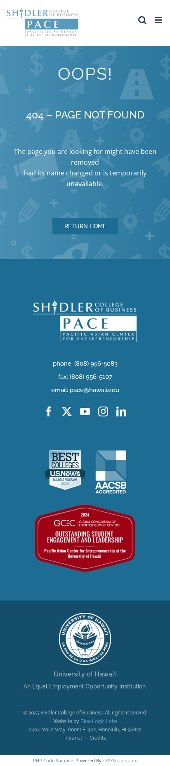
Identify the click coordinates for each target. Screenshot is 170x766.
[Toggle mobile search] (142, 20)
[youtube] (85, 411)
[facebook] (49, 411)
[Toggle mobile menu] (159, 20)
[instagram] (103, 411)
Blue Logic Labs (98, 721)
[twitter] (67, 411)
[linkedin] (121, 411)
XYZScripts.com (121, 760)
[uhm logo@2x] (85, 616)
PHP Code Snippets (53, 760)
